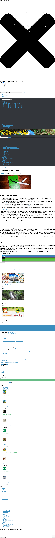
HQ (15, 269)
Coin (33, 359)
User (21, 269)
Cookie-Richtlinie (4, 94)
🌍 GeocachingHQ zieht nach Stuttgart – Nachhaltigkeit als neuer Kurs (13, 406)
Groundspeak (27, 360)
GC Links (3, 117)
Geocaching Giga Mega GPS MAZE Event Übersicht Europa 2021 (12, 106)
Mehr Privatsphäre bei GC (6, 463)
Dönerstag (38, 359)
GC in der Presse (4, 119)
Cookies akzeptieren (2, 92)
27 (3, 371)
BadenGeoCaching (28, 359)
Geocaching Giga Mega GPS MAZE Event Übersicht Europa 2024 (12, 103)
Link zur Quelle (4, 209)
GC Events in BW (5, 113)
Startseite (3, 101)
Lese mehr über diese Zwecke (6, 90)
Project (51, 360)
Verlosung (14, 362)
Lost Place (42, 360)
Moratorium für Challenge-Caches (21, 190)
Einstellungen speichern (19, 92)
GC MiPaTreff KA (5, 112)
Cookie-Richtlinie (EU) (6, 127)
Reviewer (2, 362)
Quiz (52, 360)
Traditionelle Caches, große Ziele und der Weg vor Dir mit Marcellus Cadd (13, 341)
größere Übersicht (4, 353)
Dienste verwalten (4, 88)
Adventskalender (10, 359)
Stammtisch (9, 362)
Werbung (4, 122)
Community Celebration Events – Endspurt (9, 454)
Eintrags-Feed (4, 489)
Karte (40, 360)
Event (45, 359)
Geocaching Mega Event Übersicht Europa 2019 (10, 108)
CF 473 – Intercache (5, 338)
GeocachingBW (2, 98)
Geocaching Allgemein (5, 167)
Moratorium (17, 269)
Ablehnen (7, 92)
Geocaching (13, 269)
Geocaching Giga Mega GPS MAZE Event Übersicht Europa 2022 (12, 105)
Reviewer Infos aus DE (5, 499)
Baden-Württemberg (21, 359)
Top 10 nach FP (5, 115)
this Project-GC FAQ (27, 205)
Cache (5, 269)
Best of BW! (3, 114)
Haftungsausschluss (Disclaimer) (8, 125)
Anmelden (3, 488)
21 (4, 370)
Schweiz (4, 362)
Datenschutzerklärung (5, 95)
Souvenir (6, 362)
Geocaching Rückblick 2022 (6, 435)
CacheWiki (3, 495)
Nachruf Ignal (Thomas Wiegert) (7, 416)
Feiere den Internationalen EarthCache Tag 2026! (10, 348)
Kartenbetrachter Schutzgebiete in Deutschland (9, 498)
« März (2, 372)
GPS (24, 360)
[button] (27, 41)
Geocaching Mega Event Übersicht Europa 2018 (10, 109)
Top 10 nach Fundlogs (6, 116)
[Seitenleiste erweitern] (0, 378)
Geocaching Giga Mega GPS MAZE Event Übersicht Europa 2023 (12, 104)
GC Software (4, 461)
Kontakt (3, 128)
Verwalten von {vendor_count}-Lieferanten (8, 89)
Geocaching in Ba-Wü (6, 395)
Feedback (10, 269)
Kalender (35, 360)
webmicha (2, 173)
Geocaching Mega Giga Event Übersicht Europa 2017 (11, 110)
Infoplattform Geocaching (5, 497)
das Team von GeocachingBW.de (8, 121)
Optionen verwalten (4, 87)
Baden (15, 359)
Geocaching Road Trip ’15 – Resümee (7, 284)
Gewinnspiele (5, 123)
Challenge (7, 269)
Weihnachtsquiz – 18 (5, 318)
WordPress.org (4, 491)
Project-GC (6, 202)
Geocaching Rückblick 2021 (6, 473)
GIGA (23, 360)
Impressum (3, 96)
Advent (7, 359)
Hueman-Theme (13, 531)
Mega (44, 360)
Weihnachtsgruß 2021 (6, 482)
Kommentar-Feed (4, 490)
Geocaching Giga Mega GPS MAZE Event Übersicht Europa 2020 (12, 107)
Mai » (4, 372)
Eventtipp (4, 452)
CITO (32, 359)
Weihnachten (16, 362)
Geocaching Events (4, 102)
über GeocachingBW (4, 120)
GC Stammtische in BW (6, 111)
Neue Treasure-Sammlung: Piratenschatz (9, 346)
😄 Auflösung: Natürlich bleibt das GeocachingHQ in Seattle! (11, 397)
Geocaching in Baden (13, 360)
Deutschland (35, 359)
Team (12, 362)
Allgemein (4, 414)
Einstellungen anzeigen (12, 92)
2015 (1, 359)
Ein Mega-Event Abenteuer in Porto (8, 343)
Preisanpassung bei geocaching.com (8, 425)
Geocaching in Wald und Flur (6, 301)
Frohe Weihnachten (5, 444)
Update (20, 269)
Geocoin (18, 360)
